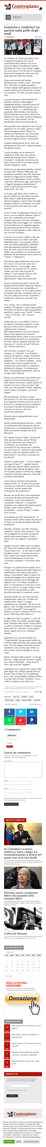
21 (23, 967)
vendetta (37, 700)
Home (6, 24)
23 (33, 967)
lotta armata (9, 700)
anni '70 (16, 697)
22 (28, 967)
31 (39, 970)
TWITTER (21, 715)
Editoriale (13, 24)
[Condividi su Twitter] (36, 37)
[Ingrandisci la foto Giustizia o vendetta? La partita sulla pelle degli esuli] (23, 47)
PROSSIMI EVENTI (13, 1022)
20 (17, 967)
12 (12, 964)
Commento (8, 761)
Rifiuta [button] (19, 1142)
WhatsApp (10, 724)
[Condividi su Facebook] (40, 37)
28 (23, 970)
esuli (31, 697)
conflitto (24, 697)
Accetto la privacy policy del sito (17, 1090)
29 (28, 970)
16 (33, 964)
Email (6, 788)
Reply (10, 746)
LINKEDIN (32, 715)
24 (39, 967)
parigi (18, 700)
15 (28, 964)
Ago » (10, 976)
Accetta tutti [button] (9, 1142)
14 (23, 964)
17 (39, 964)
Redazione (10, 37)
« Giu (5, 976)
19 (12, 967)
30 (33, 970)
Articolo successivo (35, 704)
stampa (37, 692)
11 (7, 964)
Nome (6, 780)
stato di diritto (26, 700)
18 (7, 967)
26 (12, 970)
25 (7, 970)
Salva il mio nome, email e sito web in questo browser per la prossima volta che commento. (23, 799)
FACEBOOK (10, 715)
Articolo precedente (11, 704)
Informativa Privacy (33, 1137)
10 (39, 961)
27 (17, 970)
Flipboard (21, 724)
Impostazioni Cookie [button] (31, 1142)
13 (17, 964)
